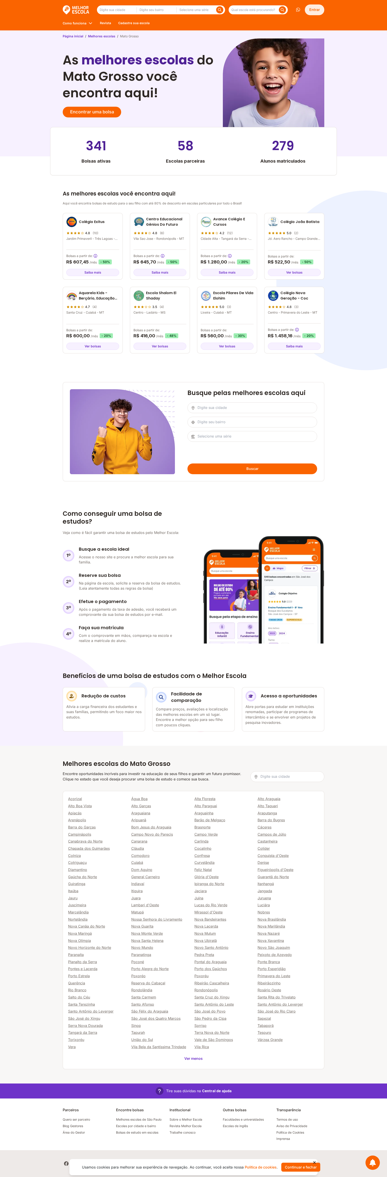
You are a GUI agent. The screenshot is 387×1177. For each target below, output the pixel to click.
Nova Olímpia (79, 940)
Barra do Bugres (271, 820)
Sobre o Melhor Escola (186, 1119)
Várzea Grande (270, 1039)
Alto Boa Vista (80, 806)
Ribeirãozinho (269, 983)
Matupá (137, 912)
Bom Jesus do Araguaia (151, 827)
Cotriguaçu (77, 862)
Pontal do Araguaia (210, 962)
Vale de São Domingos (213, 1039)
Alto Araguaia (269, 799)
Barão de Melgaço (209, 820)
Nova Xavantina (271, 940)
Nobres (264, 912)
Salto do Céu (79, 997)
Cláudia (137, 848)
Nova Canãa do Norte (86, 926)
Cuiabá (137, 862)
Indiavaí (137, 884)
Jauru (72, 898)
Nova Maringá (80, 933)
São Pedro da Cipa (210, 1018)
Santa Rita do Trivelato (277, 997)
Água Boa (139, 799)
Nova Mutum (205, 933)
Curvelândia (204, 862)
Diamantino (77, 869)
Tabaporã (266, 1025)
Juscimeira (77, 905)
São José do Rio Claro (277, 1011)
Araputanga (267, 813)
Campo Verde (206, 834)
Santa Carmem (143, 997)
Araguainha (203, 813)
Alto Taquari (268, 806)
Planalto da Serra (82, 962)
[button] (194, 1091)
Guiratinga (76, 884)
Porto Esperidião (272, 969)
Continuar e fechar (301, 1167)
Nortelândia (78, 919)
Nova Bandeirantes (210, 919)
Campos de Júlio (272, 834)
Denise (263, 862)
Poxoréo (138, 976)
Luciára (264, 905)
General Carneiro (145, 877)
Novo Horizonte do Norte (89, 947)
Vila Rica (201, 1047)
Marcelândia (78, 912)
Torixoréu (76, 1039)
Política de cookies (261, 1167)
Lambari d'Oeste (145, 905)
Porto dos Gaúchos (210, 969)
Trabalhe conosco (183, 1132)
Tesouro (264, 1032)
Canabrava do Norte (85, 841)
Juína (198, 898)
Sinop (136, 1025)
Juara (136, 898)
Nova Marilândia (271, 926)
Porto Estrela (79, 976)
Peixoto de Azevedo (275, 954)
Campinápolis (79, 834)
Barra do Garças (82, 827)
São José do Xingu (84, 1018)
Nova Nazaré (269, 933)
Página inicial (73, 36)
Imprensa (283, 1139)
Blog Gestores (73, 1126)
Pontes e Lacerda (82, 969)
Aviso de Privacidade (291, 1126)
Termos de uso (287, 1119)
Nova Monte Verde (147, 933)
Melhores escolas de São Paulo (138, 1119)
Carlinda (201, 841)
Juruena (264, 898)
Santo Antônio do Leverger (280, 1004)
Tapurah (138, 1032)
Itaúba (73, 891)
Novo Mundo (142, 947)
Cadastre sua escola (134, 23)
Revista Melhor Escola (186, 1126)
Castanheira (267, 841)
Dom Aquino (141, 869)
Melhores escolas (101, 36)
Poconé (137, 962)
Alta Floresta (204, 799)
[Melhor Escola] (76, 9)
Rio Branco (77, 990)
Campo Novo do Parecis (152, 834)
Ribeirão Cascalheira (211, 983)
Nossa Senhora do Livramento (156, 919)
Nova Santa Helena (147, 940)
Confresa (202, 855)
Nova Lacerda (206, 926)
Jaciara (200, 891)
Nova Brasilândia (272, 919)
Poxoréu (201, 976)
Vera (72, 1047)
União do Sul (142, 1039)
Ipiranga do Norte (209, 884)
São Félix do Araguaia (149, 1011)
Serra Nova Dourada (85, 1025)
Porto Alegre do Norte (150, 969)
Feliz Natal (203, 869)
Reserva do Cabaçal (148, 983)
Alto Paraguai (205, 806)
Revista (105, 23)
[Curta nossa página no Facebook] (66, 1163)
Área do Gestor (74, 1132)
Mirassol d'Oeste (208, 912)
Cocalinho (202, 848)
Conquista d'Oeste (273, 855)
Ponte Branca (269, 962)
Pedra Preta (204, 954)
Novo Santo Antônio (211, 947)
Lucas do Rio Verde (210, 905)
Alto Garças (141, 806)
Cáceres (264, 827)
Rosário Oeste (269, 990)
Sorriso (200, 1025)
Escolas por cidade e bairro (136, 1126)
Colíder (264, 848)
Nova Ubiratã (205, 940)
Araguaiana (140, 813)
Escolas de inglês (235, 1126)
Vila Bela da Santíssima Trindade (158, 1047)
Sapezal (264, 1018)
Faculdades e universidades (243, 1119)
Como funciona (74, 23)
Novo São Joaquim (274, 947)
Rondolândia (141, 990)
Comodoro (140, 855)
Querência (76, 983)
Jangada (265, 891)
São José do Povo (210, 1011)
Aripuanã (138, 820)
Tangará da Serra (82, 1032)
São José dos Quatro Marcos (156, 1018)
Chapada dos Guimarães (89, 848)
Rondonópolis (206, 990)
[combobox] (116, 10)
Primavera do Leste (274, 976)
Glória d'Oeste (206, 877)
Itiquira (137, 891)
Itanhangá (266, 884)
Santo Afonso (142, 1004)
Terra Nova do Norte (211, 1032)
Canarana (139, 841)
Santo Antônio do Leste (214, 1004)
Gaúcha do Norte (82, 877)
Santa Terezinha (81, 1004)
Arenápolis (77, 820)
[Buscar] (219, 9)
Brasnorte (202, 827)
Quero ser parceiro (76, 1119)
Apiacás (75, 813)
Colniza (74, 855)
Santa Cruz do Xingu (211, 997)
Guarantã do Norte (273, 877)
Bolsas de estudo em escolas (137, 1132)
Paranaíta (76, 954)
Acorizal (75, 799)
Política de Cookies (290, 1132)
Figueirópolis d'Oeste (275, 869)
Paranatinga (141, 954)
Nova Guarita (142, 926)
